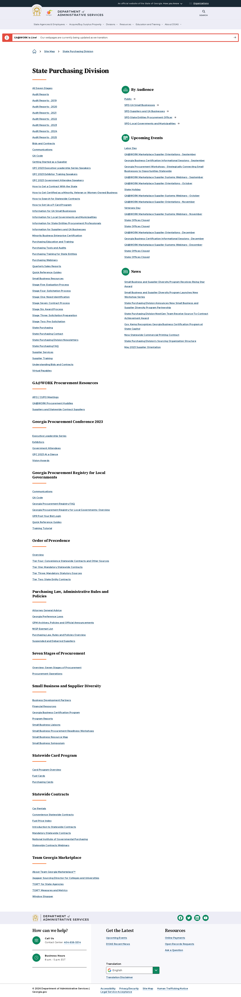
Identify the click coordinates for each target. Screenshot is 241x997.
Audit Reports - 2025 (44, 137)
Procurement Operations (47, 673)
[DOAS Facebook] (180, 918)
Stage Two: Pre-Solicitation (48, 321)
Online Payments (175, 938)
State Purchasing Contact (47, 334)
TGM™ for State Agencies (48, 884)
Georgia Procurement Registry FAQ (53, 503)
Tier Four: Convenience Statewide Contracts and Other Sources (70, 561)
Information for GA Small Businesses (54, 211)
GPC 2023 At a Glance (45, 454)
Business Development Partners (51, 700)
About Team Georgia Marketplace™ (54, 872)
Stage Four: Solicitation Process (51, 291)
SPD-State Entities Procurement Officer (148, 117)
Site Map (49, 51)
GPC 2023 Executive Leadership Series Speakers (61, 168)
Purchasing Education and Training (53, 241)
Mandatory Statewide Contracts (51, 833)
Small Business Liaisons (46, 725)
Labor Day (130, 148)
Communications (42, 149)
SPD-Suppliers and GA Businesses (144, 111)
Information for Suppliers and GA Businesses (59, 229)
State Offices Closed (137, 220)
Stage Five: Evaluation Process (50, 284)
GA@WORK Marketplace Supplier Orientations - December (159, 232)
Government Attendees (46, 448)
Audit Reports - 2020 (44, 106)
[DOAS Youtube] (206, 918)
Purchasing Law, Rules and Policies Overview (59, 635)
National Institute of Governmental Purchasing (60, 839)
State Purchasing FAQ (45, 346)
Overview (38, 555)
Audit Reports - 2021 (44, 112)
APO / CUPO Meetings (45, 397)
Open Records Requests (179, 944)
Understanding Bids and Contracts (52, 364)
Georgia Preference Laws (47, 616)
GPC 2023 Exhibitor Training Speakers (55, 174)
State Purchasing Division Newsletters (55, 340)
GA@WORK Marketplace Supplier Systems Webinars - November (163, 214)
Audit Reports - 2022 (44, 119)
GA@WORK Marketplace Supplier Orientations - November (159, 202)
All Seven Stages (42, 88)
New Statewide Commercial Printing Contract (151, 335)
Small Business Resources (48, 278)
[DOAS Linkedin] (197, 918)
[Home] (34, 51)
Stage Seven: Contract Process (51, 303)
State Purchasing (42, 327)
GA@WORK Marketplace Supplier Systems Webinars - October (162, 195)
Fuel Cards (38, 776)
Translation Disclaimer (119, 977)
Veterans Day (132, 208)
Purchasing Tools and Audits (49, 248)
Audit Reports (40, 94)
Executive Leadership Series (49, 436)
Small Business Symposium (48, 743)
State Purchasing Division (78, 51)
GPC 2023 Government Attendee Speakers (58, 180)
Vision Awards (40, 460)
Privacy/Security (129, 988)
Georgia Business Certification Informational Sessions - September (164, 160)
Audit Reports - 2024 (44, 131)
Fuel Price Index (41, 821)
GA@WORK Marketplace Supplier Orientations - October (158, 183)
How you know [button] (171, 3)
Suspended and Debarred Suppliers (53, 641)
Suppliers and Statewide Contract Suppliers (58, 409)
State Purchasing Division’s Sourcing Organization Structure (160, 341)
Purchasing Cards (42, 782)
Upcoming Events (116, 938)
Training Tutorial (42, 528)
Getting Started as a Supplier (49, 162)
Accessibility (108, 988)
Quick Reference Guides (47, 272)
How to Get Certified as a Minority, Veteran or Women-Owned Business (74, 192)
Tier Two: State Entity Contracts (51, 579)
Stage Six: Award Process (47, 309)
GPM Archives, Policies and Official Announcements (63, 622)
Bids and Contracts (43, 143)
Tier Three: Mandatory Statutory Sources (57, 573)
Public (128, 99)
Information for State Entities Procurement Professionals (66, 223)
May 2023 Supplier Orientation (142, 347)
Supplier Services (42, 352)
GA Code (37, 155)
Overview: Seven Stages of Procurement (56, 667)
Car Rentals (39, 808)
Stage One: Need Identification (51, 297)
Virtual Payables (42, 370)
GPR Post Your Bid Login (46, 516)
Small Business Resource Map (50, 737)
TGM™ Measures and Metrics (50, 890)
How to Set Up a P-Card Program (52, 205)
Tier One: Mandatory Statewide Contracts (57, 567)
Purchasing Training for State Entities (54, 254)
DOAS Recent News (118, 944)
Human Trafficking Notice (172, 988)
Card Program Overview (46, 769)
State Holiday (132, 189)
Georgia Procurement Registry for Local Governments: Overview (71, 510)
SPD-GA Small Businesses (139, 105)
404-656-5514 (72, 942)
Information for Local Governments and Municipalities (64, 217)
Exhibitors (38, 442)
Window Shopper (42, 896)
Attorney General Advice (47, 610)
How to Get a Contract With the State (54, 186)
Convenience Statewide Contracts (53, 814)
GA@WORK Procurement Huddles (52, 403)
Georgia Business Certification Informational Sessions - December (164, 238)
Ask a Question (174, 950)
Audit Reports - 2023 (44, 125)
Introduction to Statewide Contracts (54, 827)
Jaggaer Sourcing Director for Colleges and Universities (65, 878)
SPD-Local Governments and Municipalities (150, 123)
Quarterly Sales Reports (46, 266)
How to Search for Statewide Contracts (56, 198)
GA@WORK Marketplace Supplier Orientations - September (160, 154)
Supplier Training (42, 358)
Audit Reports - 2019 (44, 100)
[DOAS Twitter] (189, 918)
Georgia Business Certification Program (56, 712)
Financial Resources (44, 706)
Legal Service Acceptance (116, 992)
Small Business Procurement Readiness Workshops (63, 731)
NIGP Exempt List (42, 629)
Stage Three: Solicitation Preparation (54, 315)
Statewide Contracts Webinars (50, 845)
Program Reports (42, 718)
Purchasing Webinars (45, 260)
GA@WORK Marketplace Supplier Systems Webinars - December (163, 244)
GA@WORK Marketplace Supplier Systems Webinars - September (163, 177)
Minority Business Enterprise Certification (57, 235)
